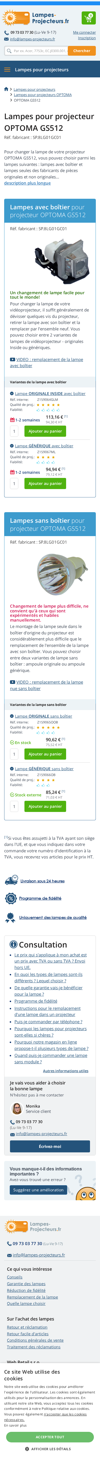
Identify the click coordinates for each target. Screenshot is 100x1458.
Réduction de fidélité (26, 1290)
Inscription (87, 37)
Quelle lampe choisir (26, 1303)
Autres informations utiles (65, 1070)
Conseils (14, 1277)
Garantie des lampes (26, 1283)
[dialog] (50, 1410)
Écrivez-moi (50, 1146)
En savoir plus (15, 1425)
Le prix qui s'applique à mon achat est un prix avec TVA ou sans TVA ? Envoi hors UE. (50, 961)
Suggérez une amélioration (38, 1189)
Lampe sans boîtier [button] (43, 716)
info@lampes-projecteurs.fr (32, 38)
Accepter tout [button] (50, 1437)
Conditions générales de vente (35, 1340)
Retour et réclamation (27, 1327)
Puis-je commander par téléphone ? (48, 1021)
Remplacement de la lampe (32, 1297)
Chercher (81, 50)
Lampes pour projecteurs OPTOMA (43, 94)
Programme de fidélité (35, 1001)
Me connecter (84, 32)
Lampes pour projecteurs (34, 89)
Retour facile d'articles (28, 1333)
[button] (50, 1449)
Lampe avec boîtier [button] (50, 393)
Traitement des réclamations (34, 1346)
